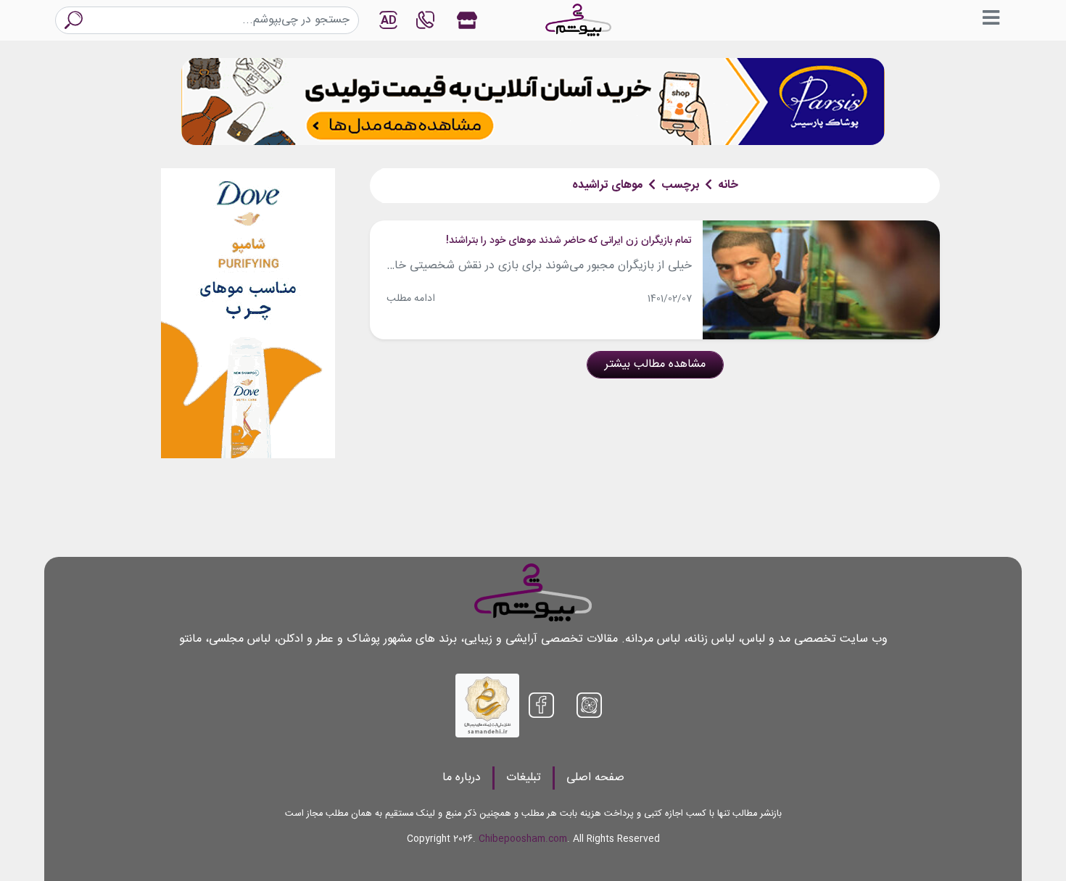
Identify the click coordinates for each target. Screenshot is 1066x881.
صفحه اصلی (595, 777)
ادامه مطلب (411, 298)
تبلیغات (523, 777)
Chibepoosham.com (523, 839)
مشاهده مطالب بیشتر (655, 364)
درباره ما (461, 777)
